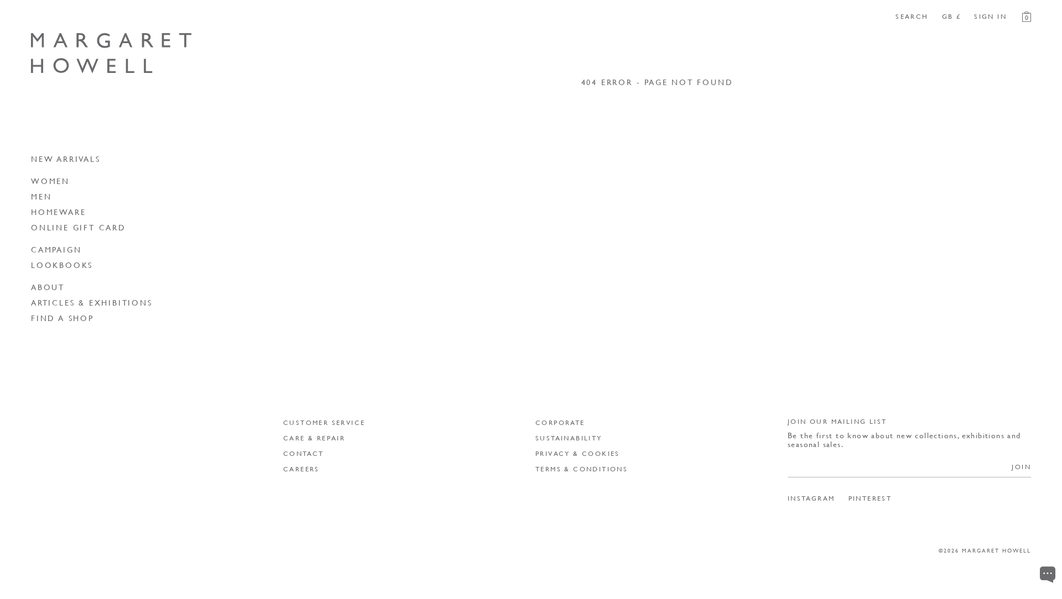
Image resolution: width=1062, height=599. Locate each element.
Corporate (560, 422)
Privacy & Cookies (577, 453)
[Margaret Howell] (111, 53)
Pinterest (870, 498)
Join (1021, 467)
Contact (303, 453)
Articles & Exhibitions (92, 302)
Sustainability (568, 438)
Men (41, 196)
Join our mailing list (837, 421)
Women (50, 180)
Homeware (58, 211)
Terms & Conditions (581, 469)
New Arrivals (66, 159)
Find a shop (62, 317)
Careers (301, 469)
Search (912, 16)
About (48, 286)
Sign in (990, 16)
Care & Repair (314, 438)
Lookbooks (62, 264)
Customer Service (324, 422)
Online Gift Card (78, 227)
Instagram (811, 498)
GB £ (951, 16)
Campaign (56, 249)
